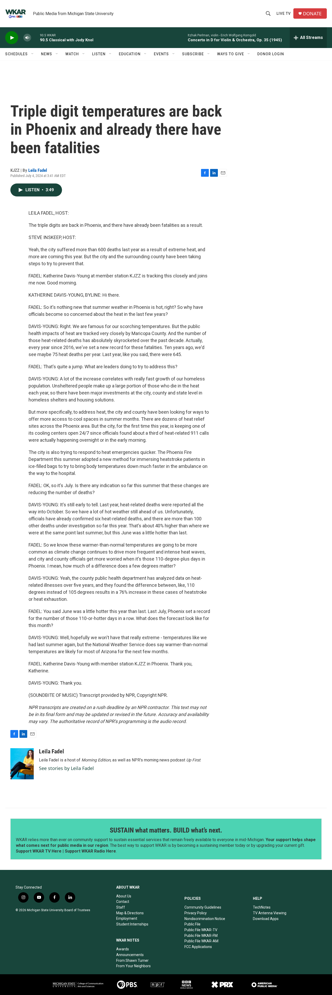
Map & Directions (130, 913)
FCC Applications (198, 947)
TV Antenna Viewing (269, 913)
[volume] (27, 38)
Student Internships (132, 924)
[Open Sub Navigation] (33, 54)
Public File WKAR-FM (201, 935)
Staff (120, 907)
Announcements (130, 955)
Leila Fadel (37, 170)
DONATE (312, 13)
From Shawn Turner (132, 960)
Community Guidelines (202, 907)
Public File (192, 924)
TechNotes (262, 907)
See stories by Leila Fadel (66, 768)
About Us (123, 896)
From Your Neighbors (133, 966)
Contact (122, 901)
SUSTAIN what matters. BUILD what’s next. (166, 830)
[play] (12, 38)
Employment (126, 918)
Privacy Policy (195, 913)
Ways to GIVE (230, 54)
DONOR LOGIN (270, 54)
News (46, 54)
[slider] (35, 37)
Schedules (16, 54)
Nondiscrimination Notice (204, 919)
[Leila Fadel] (22, 763)
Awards (122, 949)
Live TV (283, 13)
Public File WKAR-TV (200, 930)
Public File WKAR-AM (201, 941)
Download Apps (266, 919)
